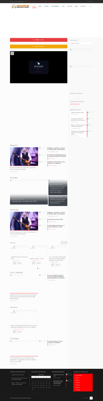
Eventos (77, 377)
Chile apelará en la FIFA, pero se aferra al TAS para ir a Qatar (56, 226)
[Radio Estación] (20, 6)
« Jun (32, 392)
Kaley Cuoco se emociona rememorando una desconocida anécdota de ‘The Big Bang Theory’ (23, 296)
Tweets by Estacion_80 (74, 104)
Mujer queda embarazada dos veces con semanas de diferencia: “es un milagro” (24, 326)
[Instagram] (92, 1)
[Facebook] (88, 1)
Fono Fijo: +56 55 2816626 (39, 1)
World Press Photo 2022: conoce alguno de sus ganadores (56, 162)
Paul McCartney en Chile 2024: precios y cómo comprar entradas (23, 168)
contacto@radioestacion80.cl (53, 1)
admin (14, 199)
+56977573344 (29, 1)
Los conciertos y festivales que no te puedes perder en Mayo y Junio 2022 (57, 258)
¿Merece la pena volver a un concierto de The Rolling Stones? (57, 201)
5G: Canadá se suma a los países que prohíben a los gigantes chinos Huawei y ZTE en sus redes (23, 359)
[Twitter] (90, 1)
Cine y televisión (79, 375)
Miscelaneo (78, 382)
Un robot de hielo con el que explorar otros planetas (55, 342)
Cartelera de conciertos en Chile (24, 201)
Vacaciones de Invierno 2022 (55, 219)
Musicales (78, 385)
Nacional (77, 387)
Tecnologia (78, 389)
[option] (19, 255)
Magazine (78, 380)
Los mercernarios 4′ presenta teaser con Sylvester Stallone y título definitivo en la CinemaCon (56, 277)
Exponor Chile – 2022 (37, 258)
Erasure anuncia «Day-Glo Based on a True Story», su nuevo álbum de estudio (57, 189)
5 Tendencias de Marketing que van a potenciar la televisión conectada (57, 155)
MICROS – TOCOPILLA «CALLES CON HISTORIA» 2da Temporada (56, 148)
